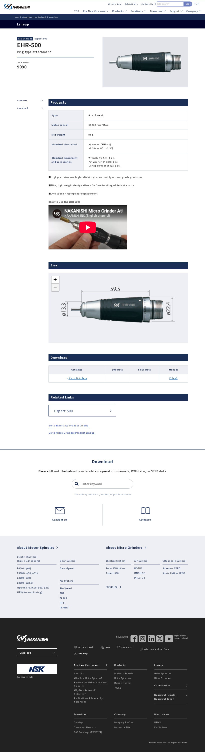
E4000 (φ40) (24, 568)
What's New (114, 3)
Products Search (123, 673)
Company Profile (123, 722)
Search (189, 3)
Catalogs (25, 652)
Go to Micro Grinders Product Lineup (71, 432)
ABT (62, 593)
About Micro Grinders (124, 547)
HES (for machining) (29, 592)
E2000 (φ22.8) (25, 582)
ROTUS (138, 568)
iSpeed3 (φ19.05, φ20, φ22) (33, 587)
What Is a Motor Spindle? (88, 678)
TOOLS (112, 586)
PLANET (64, 607)
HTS (62, 602)
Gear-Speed (67, 568)
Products (22, 100)
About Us (79, 673)
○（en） (173, 377)
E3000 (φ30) (24, 577)
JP (197, 3)
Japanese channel (181, 638)
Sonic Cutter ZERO (173, 573)
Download (22, 108)
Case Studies (162, 685)
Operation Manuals (85, 727)
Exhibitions (131, 3)
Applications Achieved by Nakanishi (88, 700)
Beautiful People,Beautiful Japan (165, 697)
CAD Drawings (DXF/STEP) (88, 732)
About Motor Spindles (35, 547)
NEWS (157, 722)
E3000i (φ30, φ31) (27, 573)
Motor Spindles (122, 678)
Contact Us (147, 3)
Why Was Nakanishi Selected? (85, 692)
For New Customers (95, 11)
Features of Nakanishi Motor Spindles (90, 684)
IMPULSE (139, 573)
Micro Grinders (77, 377)
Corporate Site (122, 727)
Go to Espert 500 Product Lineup (68, 425)
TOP (76, 11)
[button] (55, 280)
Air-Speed (66, 588)
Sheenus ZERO (171, 568)
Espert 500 (41, 38)
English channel (180, 636)
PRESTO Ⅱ (139, 577)
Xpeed (63, 597)
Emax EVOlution (116, 568)
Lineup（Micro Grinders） (34, 17)
